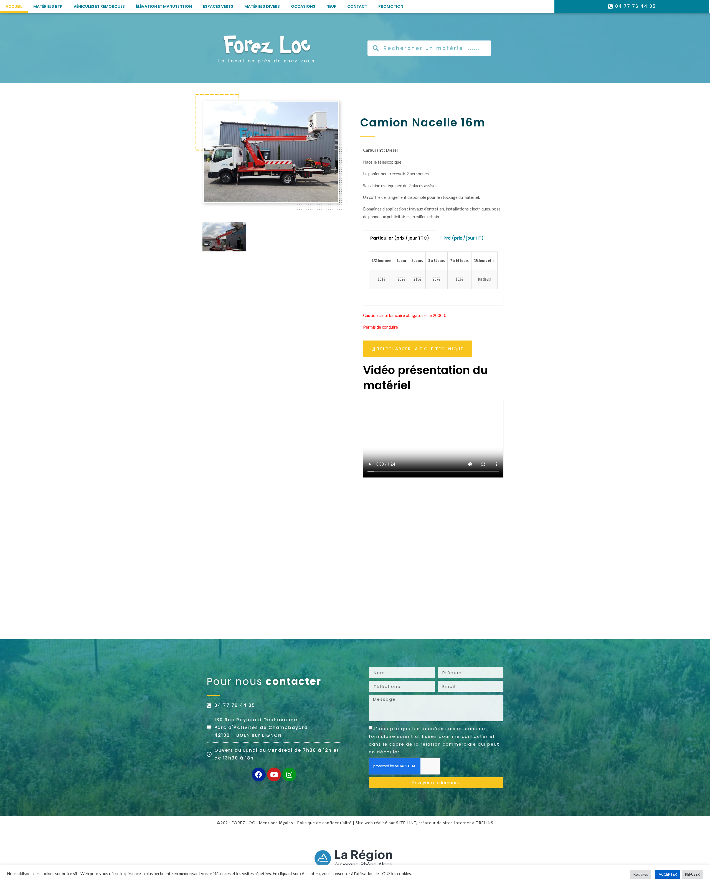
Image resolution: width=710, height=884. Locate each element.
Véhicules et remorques (99, 6)
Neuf (331, 6)
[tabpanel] (433, 276)
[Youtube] (274, 774)
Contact (357, 6)
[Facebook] (259, 774)
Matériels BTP (47, 6)
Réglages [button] (640, 874)
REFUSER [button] (692, 874)
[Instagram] (289, 774)
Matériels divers (262, 6)
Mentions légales (276, 822)
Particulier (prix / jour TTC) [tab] (399, 238)
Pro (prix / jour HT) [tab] (463, 238)
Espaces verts (218, 6)
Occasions (303, 6)
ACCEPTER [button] (668, 874)
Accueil (14, 6)
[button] (417, 349)
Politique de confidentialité (324, 822)
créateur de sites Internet (445, 822)
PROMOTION (390, 6)
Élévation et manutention (164, 6)
